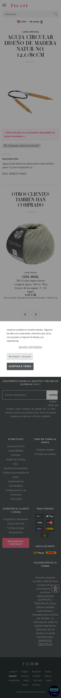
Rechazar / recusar (20, 356)
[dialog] (30, 349)
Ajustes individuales (30, 347)
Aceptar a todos (20, 366)
